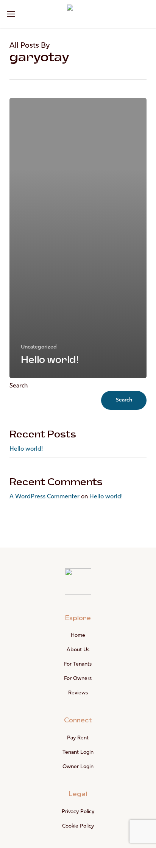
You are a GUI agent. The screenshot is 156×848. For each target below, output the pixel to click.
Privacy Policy (78, 812)
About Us (78, 650)
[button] (11, 14)
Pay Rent (78, 738)
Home (78, 635)
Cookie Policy (78, 826)
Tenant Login (78, 752)
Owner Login (78, 767)
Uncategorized (39, 347)
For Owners (78, 679)
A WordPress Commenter (44, 497)
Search (18, 386)
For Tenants (78, 664)
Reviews (78, 693)
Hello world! (26, 449)
